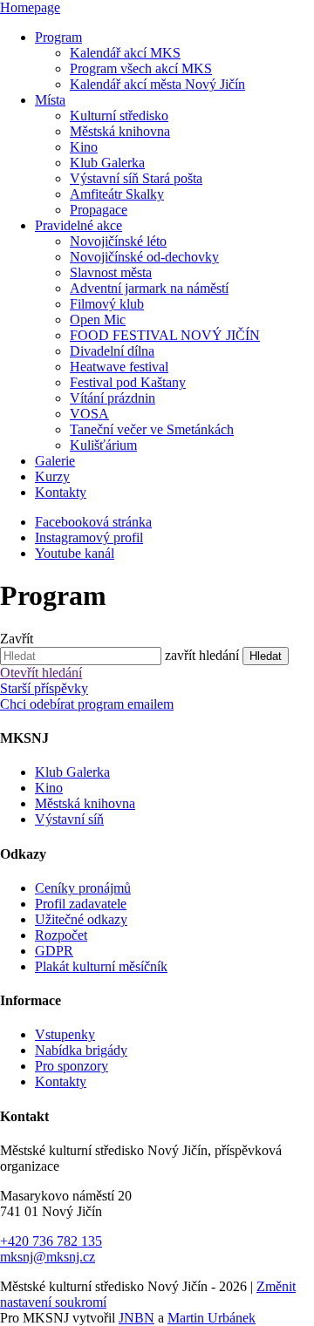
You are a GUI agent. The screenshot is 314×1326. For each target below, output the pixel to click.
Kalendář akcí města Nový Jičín (157, 84)
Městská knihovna (120, 131)
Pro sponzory (71, 1065)
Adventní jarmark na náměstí (149, 288)
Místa (50, 99)
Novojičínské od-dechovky (144, 256)
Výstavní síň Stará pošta (136, 178)
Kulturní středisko (119, 115)
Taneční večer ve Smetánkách (152, 429)
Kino (84, 146)
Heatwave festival (119, 366)
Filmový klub (107, 303)
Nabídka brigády (81, 1050)
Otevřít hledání (41, 672)
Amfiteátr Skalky (117, 194)
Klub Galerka (107, 162)
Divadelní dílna (112, 350)
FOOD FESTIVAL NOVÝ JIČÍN (165, 335)
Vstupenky (65, 1034)
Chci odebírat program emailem (87, 704)
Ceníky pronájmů (83, 888)
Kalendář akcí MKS (125, 52)
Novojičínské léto (118, 241)
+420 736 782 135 (51, 1241)
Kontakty (60, 492)
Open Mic (98, 319)
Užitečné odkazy (81, 919)
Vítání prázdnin (112, 398)
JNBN (136, 1317)
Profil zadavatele (80, 903)
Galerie (55, 460)
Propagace (98, 209)
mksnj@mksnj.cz (47, 1256)
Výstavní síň (69, 819)
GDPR (54, 950)
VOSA (89, 413)
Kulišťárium (103, 445)
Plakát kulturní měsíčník (101, 966)
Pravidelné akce (78, 225)
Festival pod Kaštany (128, 382)
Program (58, 37)
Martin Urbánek (211, 1317)
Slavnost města (111, 272)
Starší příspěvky (44, 688)
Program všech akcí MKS (141, 68)
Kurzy (52, 476)
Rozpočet (61, 935)
